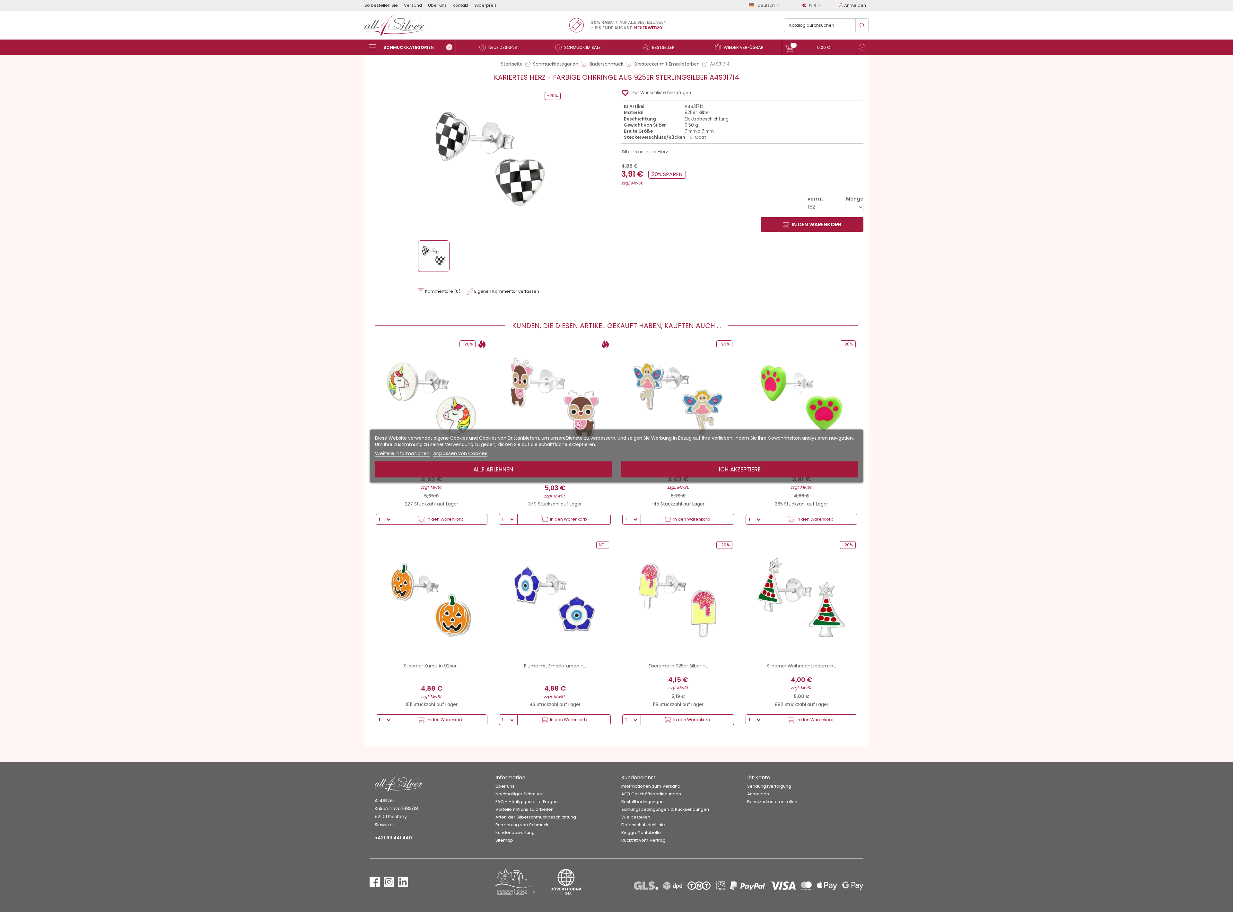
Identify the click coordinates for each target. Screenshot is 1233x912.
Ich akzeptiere (740, 469)
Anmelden (758, 794)
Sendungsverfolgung (769, 786)
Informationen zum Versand (650, 786)
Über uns (437, 5)
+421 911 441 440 (393, 838)
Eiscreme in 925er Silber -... (678, 666)
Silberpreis (485, 5)
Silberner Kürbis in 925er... (431, 666)
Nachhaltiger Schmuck (519, 794)
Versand (413, 5)
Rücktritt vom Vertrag (643, 840)
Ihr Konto (758, 777)
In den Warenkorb (816, 224)
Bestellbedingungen (642, 802)
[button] (825, 48)
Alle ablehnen (493, 469)
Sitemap (504, 840)
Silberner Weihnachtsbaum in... (801, 666)
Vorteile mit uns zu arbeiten (524, 809)
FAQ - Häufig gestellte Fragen (526, 802)
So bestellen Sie (381, 5)
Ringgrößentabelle (641, 832)
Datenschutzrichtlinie (643, 825)
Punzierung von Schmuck (521, 825)
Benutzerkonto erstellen (772, 802)
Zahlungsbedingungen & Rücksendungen (665, 809)
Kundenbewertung (515, 832)
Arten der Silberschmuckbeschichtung (535, 817)
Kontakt (460, 5)
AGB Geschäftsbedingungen (651, 794)
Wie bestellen (635, 817)
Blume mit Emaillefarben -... (555, 666)
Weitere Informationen (402, 453)
